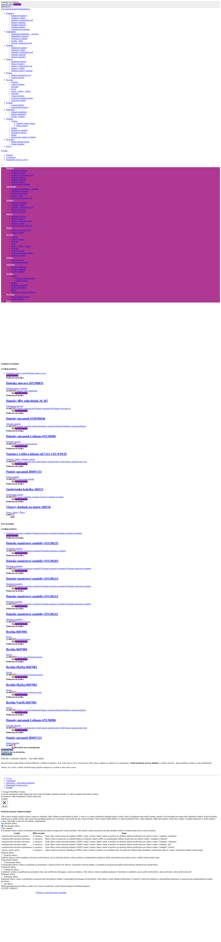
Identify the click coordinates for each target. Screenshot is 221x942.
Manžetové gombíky (19, 130)
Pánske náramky (18, 144)
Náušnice (10, 13)
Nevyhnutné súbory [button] (9, 823)
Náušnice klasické (18, 25)
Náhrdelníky (11, 32)
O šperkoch (10, 157)
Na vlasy (9, 80)
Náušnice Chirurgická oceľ (22, 20)
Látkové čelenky (18, 84)
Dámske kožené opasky (26, 123)
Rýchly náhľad (12, 375)
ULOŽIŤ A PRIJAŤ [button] (9, 888)
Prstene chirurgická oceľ (21, 75)
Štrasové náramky (18, 57)
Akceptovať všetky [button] (8, 796)
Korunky (15, 87)
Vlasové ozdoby (17, 96)
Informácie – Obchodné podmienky (20, 783)
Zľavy (8, 146)
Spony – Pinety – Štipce (21, 91)
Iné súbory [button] (5, 881)
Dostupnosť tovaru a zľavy (17, 160)
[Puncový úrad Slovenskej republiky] (51, 893)
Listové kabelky (17, 105)
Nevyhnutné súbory (12, 826)
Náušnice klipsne (18, 27)
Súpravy (9, 59)
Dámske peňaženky (19, 112)
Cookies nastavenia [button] (33, 796)
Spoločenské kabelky (19, 107)
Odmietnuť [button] (20, 796)
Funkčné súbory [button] (7, 853)
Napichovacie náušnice (20, 29)
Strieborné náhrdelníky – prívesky (25, 34)
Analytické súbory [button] (8, 867)
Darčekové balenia (18, 133)
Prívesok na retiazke (19, 38)
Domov (9, 778)
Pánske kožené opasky (20, 142)
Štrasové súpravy (18, 64)
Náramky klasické (18, 55)
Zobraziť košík (7, 4)
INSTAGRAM (7, 750)
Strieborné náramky (19, 48)
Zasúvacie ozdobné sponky (22, 98)
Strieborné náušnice (19, 16)
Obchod (9, 155)
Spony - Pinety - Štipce (15, 512)
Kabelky (9, 103)
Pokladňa (17, 4)
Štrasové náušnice (18, 22)
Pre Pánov (10, 139)
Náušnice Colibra (18, 18)
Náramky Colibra (18, 50)
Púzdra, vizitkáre (18, 116)
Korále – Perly (17, 41)
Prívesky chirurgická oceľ (21, 43)
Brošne (14, 128)
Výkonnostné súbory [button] (9, 860)
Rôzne (13, 135)
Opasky (14, 121)
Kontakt (9, 787)
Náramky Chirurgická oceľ (22, 52)
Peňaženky (10, 110)
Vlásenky (15, 94)
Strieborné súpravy (18, 61)
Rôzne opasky (22, 126)
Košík (4, 151)
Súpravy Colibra (18, 68)
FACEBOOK (6, 754)
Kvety (13, 89)
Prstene (9, 73)
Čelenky (14, 82)
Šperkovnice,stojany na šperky (23, 137)
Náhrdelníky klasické (19, 36)
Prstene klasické (17, 77)
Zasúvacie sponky (18, 100)
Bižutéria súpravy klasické (21, 71)
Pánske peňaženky (18, 114)
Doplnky (9, 119)
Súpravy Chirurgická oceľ (21, 66)
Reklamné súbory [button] (8, 874)
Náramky (10, 45)
